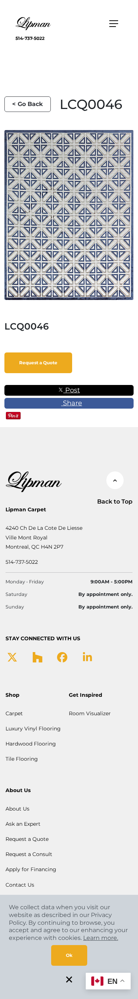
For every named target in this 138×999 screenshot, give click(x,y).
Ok (69, 955)
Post (71, 390)
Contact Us (20, 885)
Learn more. (100, 937)
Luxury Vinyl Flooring (33, 728)
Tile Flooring (22, 759)
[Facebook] (62, 657)
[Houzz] (37, 657)
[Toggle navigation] (114, 24)
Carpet (14, 713)
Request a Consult (29, 854)
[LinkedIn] (87, 657)
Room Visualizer (90, 713)
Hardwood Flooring (31, 743)
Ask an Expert (23, 824)
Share (71, 403)
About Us (17, 808)
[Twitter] (12, 657)
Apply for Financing (31, 869)
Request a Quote (38, 362)
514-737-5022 (30, 38)
